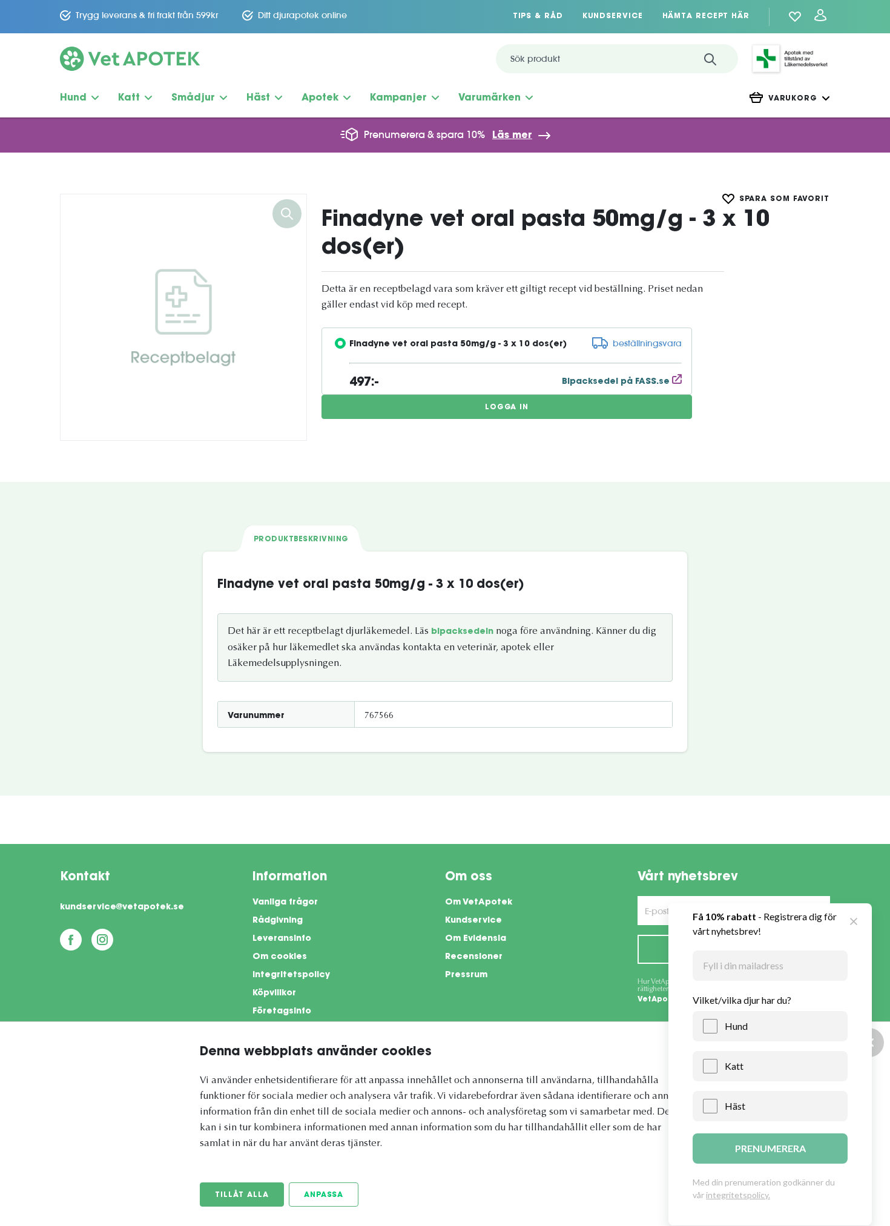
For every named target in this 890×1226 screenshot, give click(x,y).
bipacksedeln (462, 632)
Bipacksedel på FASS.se (617, 382)
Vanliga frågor (285, 902)
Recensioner (474, 957)
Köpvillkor (274, 993)
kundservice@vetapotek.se (122, 907)
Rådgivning (277, 921)
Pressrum (466, 975)
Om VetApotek (478, 902)
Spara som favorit (784, 199)
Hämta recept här (706, 16)
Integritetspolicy (291, 975)
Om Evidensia (475, 939)
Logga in (507, 407)
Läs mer (512, 135)
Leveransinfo (281, 939)
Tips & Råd (538, 16)
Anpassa (323, 1195)
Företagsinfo (281, 1011)
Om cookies (279, 957)
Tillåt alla (242, 1195)
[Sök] (710, 58)
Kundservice (612, 16)
